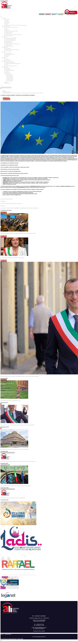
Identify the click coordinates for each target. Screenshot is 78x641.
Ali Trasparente (5, 67)
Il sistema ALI (7, 21)
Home (4, 90)
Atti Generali (7, 68)
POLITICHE (4, 36)
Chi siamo (4, 18)
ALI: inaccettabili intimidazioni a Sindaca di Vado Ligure (12, 257)
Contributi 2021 (10, 77)
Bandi (6, 28)
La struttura (7, 22)
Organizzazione (8, 69)
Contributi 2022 (10, 78)
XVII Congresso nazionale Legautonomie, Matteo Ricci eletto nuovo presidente (17, 425)
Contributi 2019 (10, 75)
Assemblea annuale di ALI (9, 54)
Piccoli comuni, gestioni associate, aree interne (13, 34)
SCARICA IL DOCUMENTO (6, 199)
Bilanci (6, 82)
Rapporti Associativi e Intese (10, 62)
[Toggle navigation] (0, 16)
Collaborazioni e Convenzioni (8, 61)
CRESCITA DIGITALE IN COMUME (7, 452)
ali (0, 404)
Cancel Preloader (4, 1)
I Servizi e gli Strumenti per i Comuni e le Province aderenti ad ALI (16, 25)
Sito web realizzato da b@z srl (39, 636)
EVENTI (4, 51)
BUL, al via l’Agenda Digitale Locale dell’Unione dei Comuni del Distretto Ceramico (17, 461)
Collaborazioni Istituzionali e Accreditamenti (12, 63)
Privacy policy (20, 638)
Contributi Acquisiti (8, 74)
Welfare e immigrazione (9, 46)
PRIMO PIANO (3, 212)
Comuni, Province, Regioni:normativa (11, 27)
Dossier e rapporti (8, 50)
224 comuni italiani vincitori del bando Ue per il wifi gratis (12, 497)
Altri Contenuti (7, 83)
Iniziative (6, 56)
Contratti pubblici (8, 33)
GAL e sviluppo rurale (8, 35)
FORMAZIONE (5, 47)
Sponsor (6, 64)
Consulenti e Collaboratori (9, 70)
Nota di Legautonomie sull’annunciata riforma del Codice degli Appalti (15, 485)
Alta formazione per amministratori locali (12, 49)
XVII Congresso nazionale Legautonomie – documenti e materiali (14, 449)
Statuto (6, 24)
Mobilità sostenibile (8, 42)
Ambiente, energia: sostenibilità (10, 38)
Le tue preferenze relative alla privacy (8, 638)
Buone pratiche (8, 60)
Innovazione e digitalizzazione (10, 39)
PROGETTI (4, 57)
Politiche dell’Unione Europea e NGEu (11, 31)
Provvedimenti (7, 72)
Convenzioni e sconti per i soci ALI (11, 65)
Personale (7, 29)
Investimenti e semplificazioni (10, 40)
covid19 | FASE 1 (6, 91)
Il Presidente (7, 19)
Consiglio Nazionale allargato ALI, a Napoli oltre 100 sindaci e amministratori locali (18, 233)
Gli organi (7, 20)
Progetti (6, 58)
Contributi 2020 (10, 76)
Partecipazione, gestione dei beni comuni (12, 43)
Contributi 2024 (10, 81)
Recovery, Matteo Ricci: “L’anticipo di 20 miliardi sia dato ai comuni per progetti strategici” (19, 376)
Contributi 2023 (10, 79)
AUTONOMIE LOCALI (6, 26)
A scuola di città (8, 48)
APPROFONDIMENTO (5, 465)
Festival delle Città (8, 53)
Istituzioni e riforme (8, 41)
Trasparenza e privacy (9, 32)
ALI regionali (7, 55)
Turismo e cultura (8, 44)
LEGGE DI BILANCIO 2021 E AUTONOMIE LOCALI (10, 400)
